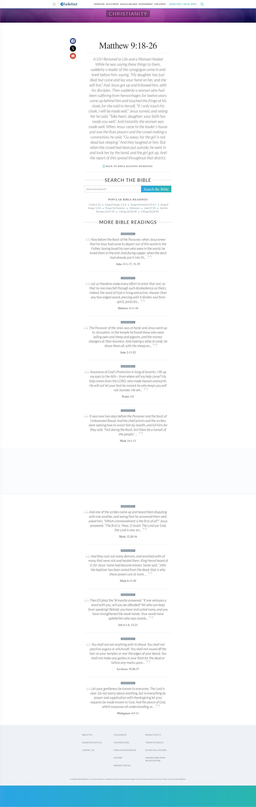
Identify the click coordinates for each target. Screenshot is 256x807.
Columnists (120, 735)
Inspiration (99, 4)
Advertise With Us (92, 742)
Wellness (128, 4)
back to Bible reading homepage (129, 166)
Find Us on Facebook (125, 750)
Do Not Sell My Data (156, 750)
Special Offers (189, 4)
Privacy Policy (153, 735)
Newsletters (175, 4)
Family (160, 4)
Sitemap (118, 757)
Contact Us (88, 750)
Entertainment (146, 4)
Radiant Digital (122, 765)
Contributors (121, 742)
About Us (87, 735)
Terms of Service (154, 742)
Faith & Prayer (112, 4)
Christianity (128, 14)
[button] (202, 4)
